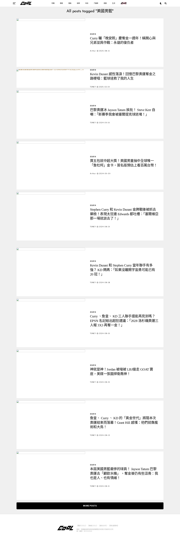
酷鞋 (61, 3)
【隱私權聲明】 (113, 526)
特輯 (53, 3)
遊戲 (105, 3)
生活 (113, 3)
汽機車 (96, 3)
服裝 (69, 3)
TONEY (93, 87)
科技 (86, 3)
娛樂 (78, 3)
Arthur (93, 51)
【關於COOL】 (81, 526)
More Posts (90, 506)
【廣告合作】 (103, 526)
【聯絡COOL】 (92, 526)
